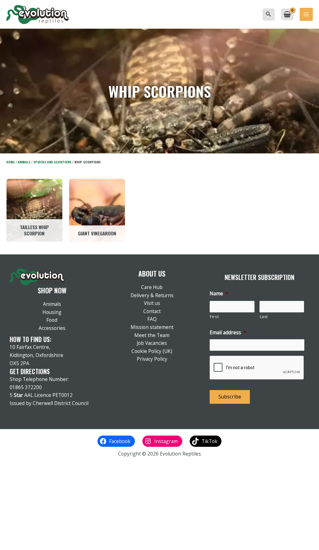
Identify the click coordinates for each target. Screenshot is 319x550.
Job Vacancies (152, 343)
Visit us (152, 303)
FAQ (152, 319)
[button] (268, 14)
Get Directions (30, 371)
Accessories (52, 328)
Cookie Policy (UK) (151, 351)
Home (10, 161)
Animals (24, 161)
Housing (51, 312)
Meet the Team (151, 335)
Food (51, 319)
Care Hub (152, 287)
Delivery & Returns (152, 295)
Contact (152, 311)
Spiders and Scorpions (52, 161)
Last (264, 316)
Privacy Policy (152, 358)
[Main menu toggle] (306, 14)
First (214, 316)
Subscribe (229, 396)
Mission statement (152, 327)
